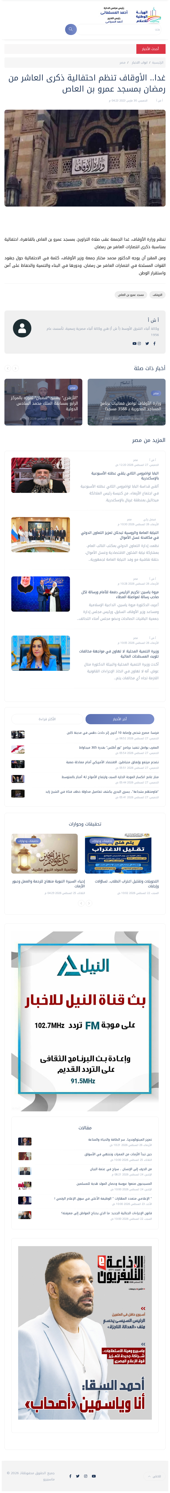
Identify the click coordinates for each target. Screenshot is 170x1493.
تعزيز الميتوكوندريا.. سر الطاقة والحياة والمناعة (120, 1140)
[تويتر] (147, 343)
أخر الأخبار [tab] (120, 719)
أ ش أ (159, 100)
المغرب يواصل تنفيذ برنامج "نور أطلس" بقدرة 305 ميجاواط (119, 748)
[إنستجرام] (139, 343)
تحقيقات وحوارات (28, 841)
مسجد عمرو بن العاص (131, 295)
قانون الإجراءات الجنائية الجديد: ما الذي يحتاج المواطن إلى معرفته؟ (106, 1213)
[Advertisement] (85, 223)
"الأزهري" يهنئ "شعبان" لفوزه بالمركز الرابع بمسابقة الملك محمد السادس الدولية (44, 403)
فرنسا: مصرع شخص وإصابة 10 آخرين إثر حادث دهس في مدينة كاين (113, 733)
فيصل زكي (149, 519)
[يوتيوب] (135, 343)
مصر (123, 63)
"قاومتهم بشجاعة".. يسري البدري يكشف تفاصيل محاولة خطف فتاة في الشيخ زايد (102, 792)
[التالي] (15, 368)
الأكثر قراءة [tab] (47, 719)
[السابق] (7, 368)
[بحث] (71, 29)
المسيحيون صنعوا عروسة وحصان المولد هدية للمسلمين (114, 1184)
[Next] (89, 903)
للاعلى (157, 1476)
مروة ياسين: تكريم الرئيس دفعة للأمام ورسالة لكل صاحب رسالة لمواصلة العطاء (120, 594)
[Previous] (81, 903)
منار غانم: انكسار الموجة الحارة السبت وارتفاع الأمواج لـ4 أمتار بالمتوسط (110, 777)
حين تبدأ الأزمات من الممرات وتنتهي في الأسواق (118, 1154)
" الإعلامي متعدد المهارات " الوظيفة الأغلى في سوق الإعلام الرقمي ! (103, 1199)
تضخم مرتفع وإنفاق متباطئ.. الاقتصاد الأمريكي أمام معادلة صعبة (112, 762)
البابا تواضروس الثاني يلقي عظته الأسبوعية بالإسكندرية (125, 476)
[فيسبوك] (154, 343)
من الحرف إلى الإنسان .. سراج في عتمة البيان (121, 1169)
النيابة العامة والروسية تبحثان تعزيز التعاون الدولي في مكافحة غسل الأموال (120, 535)
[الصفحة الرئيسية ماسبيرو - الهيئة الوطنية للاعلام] (125, 15)
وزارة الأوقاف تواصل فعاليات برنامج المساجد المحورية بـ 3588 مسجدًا (130, 406)
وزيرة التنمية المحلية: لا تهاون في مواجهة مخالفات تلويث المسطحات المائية (119, 654)
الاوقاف (157, 295)
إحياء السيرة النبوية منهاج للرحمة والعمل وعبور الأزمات (48, 884)
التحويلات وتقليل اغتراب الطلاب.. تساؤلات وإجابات (127, 884)
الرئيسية (157, 63)
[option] (43, 402)
